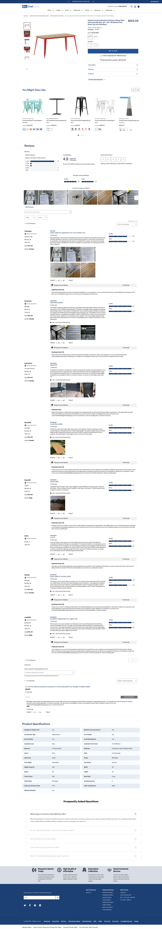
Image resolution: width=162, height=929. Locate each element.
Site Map (136, 921)
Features (91, 74)
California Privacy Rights (74, 921)
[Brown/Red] (90, 37)
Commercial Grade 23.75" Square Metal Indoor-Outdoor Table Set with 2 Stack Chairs (105, 120)
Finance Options (106, 900)
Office (49, 10)
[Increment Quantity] (96, 45)
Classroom (97, 10)
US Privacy (63, 921)
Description (92, 65)
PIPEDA (100, 921)
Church (87, 10)
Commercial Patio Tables (70, 927)
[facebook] (30, 905)
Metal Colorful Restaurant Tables (57, 15)
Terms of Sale (115, 921)
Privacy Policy (55, 921)
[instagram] (35, 905)
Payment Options (106, 897)
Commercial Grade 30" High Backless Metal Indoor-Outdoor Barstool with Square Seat (81, 120)
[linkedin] (40, 905)
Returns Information (107, 907)
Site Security (47, 921)
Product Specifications (95, 79)
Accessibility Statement (126, 921)
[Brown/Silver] (95, 37)
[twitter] (25, 905)
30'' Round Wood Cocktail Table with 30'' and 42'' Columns (57, 120)
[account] (135, 7)
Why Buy (91, 69)
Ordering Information (107, 895)
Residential (109, 10)
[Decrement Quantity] (89, 45)
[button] (27, 26)
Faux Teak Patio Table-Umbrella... (89, 927)
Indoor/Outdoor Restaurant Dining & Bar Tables (39, 15)
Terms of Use (107, 921)
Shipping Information (107, 902)
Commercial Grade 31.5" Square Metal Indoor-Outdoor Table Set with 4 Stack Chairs (32, 120)
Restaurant (77, 10)
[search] (132, 7)
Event (67, 10)
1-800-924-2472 (123, 6)
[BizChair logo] (30, 6)
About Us (88, 892)
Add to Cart (113, 51)
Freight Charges (106, 905)
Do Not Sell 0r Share (87, 921)
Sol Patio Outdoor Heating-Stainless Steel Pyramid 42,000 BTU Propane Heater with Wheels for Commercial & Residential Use (129, 120)
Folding (58, 10)
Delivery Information (107, 892)
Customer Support (155, 1)
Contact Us (123, 892)
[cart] (138, 7)
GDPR (95, 921)
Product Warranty (106, 909)
